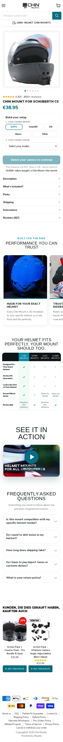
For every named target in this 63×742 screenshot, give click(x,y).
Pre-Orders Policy (42, 720)
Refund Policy (39, 717)
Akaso (18, 134)
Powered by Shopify (32, 735)
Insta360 (33, 126)
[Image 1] (25, 91)
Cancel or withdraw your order (31, 727)
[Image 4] (32, 91)
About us (6, 713)
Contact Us (52, 713)
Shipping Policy (21, 717)
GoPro (14, 126)
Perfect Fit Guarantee (33, 713)
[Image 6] (37, 91)
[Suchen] (56, 16)
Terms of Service (33, 724)
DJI (50, 126)
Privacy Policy (52, 724)
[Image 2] (27, 91)
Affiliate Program (12, 724)
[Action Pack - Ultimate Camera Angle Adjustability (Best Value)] (40, 630)
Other (45, 134)
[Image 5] (35, 91)
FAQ (17, 713)
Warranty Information (18, 720)
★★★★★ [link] (22, 96)
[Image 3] (30, 91)
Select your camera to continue (31, 159)
